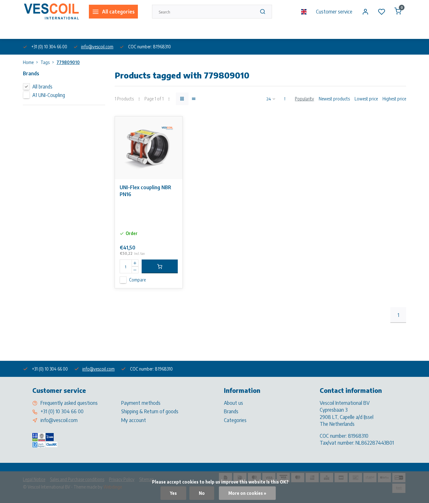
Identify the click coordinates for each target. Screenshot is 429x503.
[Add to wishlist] (173, 126)
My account (133, 420)
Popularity (304, 98)
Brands (231, 411)
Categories (235, 420)
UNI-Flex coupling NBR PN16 (145, 190)
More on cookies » (247, 493)
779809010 (68, 62)
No (202, 493)
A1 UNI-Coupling (48, 95)
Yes (173, 493)
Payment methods (140, 403)
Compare (137, 279)
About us (30, 31)
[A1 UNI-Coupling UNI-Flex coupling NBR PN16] (148, 147)
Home (28, 62)
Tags (45, 62)
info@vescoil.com (97, 46)
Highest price (394, 98)
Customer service (334, 11)
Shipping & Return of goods (149, 411)
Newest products (334, 98)
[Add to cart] (160, 266)
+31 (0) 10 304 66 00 (62, 411)
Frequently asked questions (69, 403)
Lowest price (366, 98)
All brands (42, 86)
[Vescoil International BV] (51, 11)
